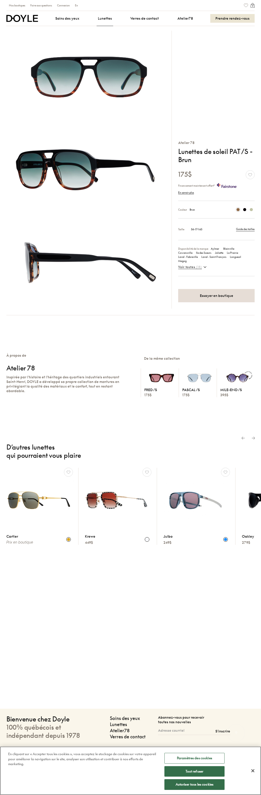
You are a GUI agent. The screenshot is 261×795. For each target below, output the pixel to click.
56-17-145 (196, 229)
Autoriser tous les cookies (194, 784)
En (76, 5)
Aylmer (215, 248)
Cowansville (185, 252)
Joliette (219, 252)
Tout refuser (195, 771)
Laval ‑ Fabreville (188, 256)
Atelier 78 (186, 142)
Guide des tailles (245, 229)
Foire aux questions (41, 5)
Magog (182, 260)
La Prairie (232, 252)
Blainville (228, 248)
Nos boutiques (17, 5)
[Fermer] (252, 770)
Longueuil (235, 256)
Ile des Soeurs (203, 252)
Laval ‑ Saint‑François (213, 256)
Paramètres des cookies (194, 758)
